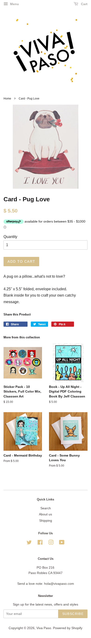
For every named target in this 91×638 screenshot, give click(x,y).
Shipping (45, 520)
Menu (14, 4)
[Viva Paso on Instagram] (50, 543)
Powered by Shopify (67, 628)
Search (45, 508)
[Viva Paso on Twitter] (29, 543)
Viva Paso (43, 628)
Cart (84, 4)
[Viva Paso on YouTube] (61, 543)
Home (7, 98)
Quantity (10, 237)
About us (45, 514)
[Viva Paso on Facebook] (40, 543)
